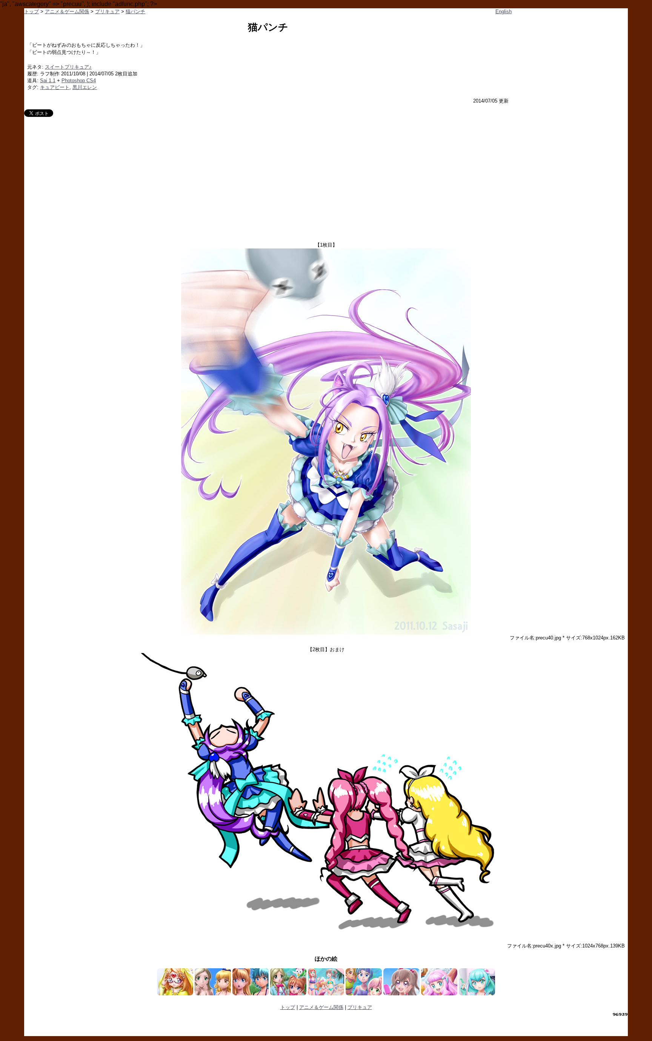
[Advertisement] (326, 173)
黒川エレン (84, 87)
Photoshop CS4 (79, 80)
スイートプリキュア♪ (68, 67)
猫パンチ (135, 11)
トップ (31, 11)
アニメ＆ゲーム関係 (67, 11)
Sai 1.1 (47, 80)
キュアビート (54, 87)
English (503, 11)
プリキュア (107, 11)
